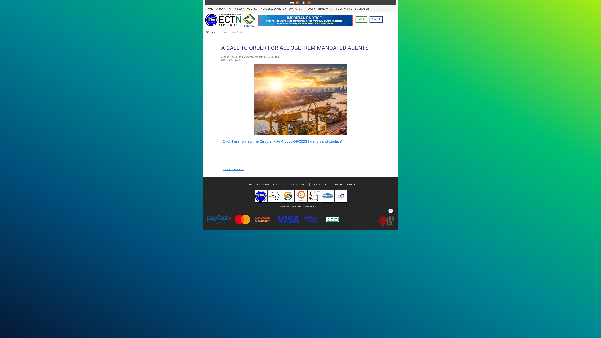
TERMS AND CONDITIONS (343, 185)
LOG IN (304, 185)
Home (212, 32)
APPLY (219, 9)
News (223, 32)
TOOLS (309, 9)
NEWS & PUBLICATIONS (272, 9)
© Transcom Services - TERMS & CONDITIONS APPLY (301, 206)
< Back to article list (233, 169)
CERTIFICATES (263, 185)
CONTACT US (295, 9)
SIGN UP (293, 185)
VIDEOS (239, 9)
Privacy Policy (320, 185)
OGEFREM (252, 9)
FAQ (230, 9)
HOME (210, 9)
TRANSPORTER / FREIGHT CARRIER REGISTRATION (343, 9)
